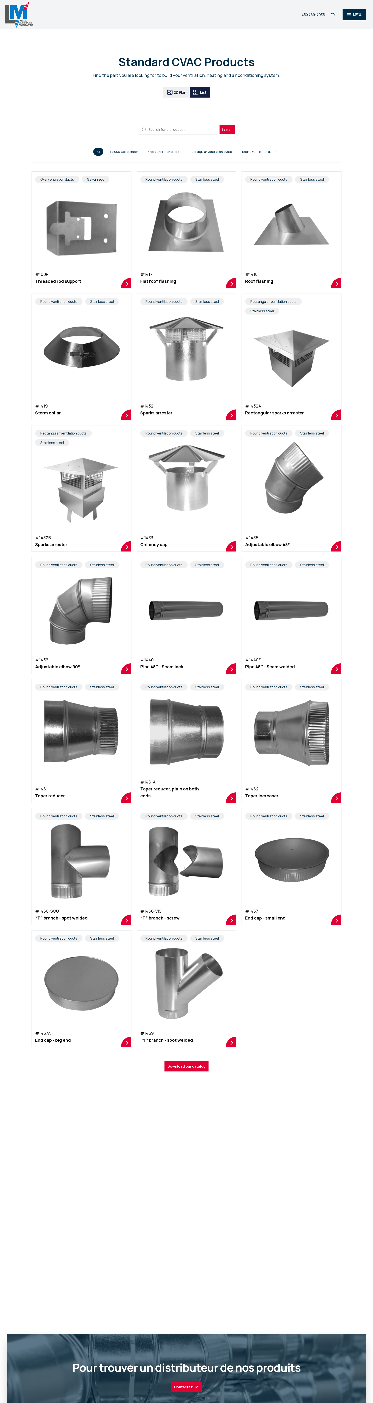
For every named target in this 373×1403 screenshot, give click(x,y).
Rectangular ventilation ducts (211, 152)
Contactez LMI (186, 1387)
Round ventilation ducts (259, 152)
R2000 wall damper (124, 152)
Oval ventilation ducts (163, 152)
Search (227, 129)
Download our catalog (186, 1066)
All (98, 152)
